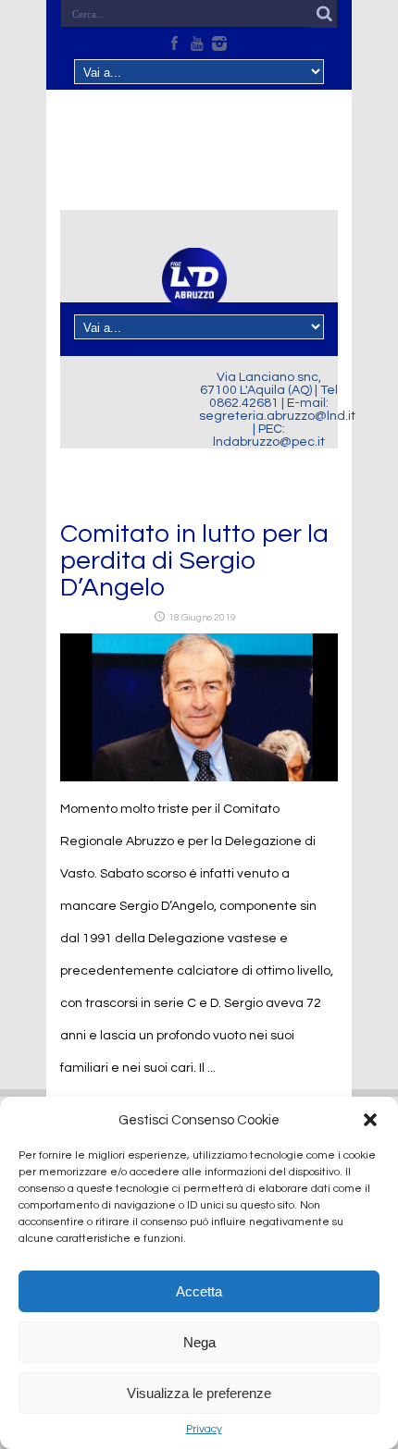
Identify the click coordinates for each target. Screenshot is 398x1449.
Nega (199, 1342)
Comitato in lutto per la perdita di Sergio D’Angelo (194, 561)
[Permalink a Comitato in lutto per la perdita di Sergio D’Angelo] (199, 777)
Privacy (204, 1429)
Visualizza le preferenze (199, 1393)
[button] (370, 1120)
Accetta (199, 1291)
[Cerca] (324, 14)
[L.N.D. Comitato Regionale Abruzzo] (194, 300)
